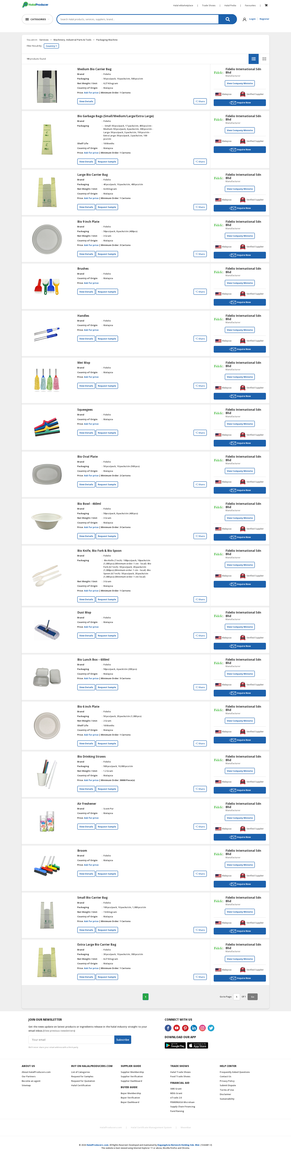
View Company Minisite (240, 83)
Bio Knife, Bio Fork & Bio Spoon (99, 550)
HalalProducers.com (111, 1127)
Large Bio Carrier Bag (92, 174)
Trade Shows (209, 5)
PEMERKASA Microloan (182, 1102)
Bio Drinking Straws (91, 756)
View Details (86, 101)
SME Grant (176, 1088)
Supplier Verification (132, 1076)
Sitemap (26, 1085)
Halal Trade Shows (180, 1072)
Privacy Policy (227, 1080)
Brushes (83, 268)
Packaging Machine (107, 39)
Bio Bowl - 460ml (89, 503)
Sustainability (227, 1098)
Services (43, 39)
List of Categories (80, 1072)
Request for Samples (82, 1076)
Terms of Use (227, 1089)
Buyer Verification (130, 1097)
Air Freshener (86, 803)
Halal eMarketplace (183, 5)
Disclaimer (225, 1094)
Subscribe (122, 1040)
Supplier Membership (132, 1072)
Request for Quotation (83, 1080)
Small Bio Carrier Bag (92, 897)
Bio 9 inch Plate (88, 221)
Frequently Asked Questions (235, 1072)
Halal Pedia (230, 5)
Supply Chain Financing (182, 1106)
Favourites (250, 5)
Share (201, 101)
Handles (83, 315)
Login (252, 18)
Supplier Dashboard (131, 1080)
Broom (82, 850)
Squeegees (85, 409)
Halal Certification (81, 1085)
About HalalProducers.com (36, 1072)
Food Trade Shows (180, 1076)
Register (264, 18)
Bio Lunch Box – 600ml (93, 659)
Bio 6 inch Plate (88, 706)
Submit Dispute (228, 1085)
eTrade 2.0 (176, 1097)
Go (252, 996)
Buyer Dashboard (130, 1102)
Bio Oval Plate (87, 456)
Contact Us (225, 1076)
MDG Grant (176, 1093)
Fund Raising (177, 1111)
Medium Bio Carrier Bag (94, 69)
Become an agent (31, 1080)
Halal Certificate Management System (151, 1127)
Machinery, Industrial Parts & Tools (72, 39)
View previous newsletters (59, 1030)
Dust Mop (84, 612)
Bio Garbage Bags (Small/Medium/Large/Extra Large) (115, 116)
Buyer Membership (131, 1093)
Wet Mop (83, 362)
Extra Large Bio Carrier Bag (96, 944)
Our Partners (29, 1076)
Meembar (186, 1127)
